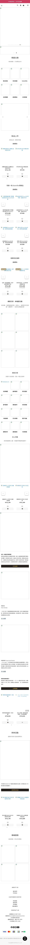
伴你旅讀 (15, 566)
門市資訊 (15, 893)
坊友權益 (15, 904)
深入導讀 (3, 618)
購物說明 (15, 902)
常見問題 (15, 901)
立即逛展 (15, 688)
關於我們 (15, 891)
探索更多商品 (15, 790)
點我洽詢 (17, 917)
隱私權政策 (15, 906)
